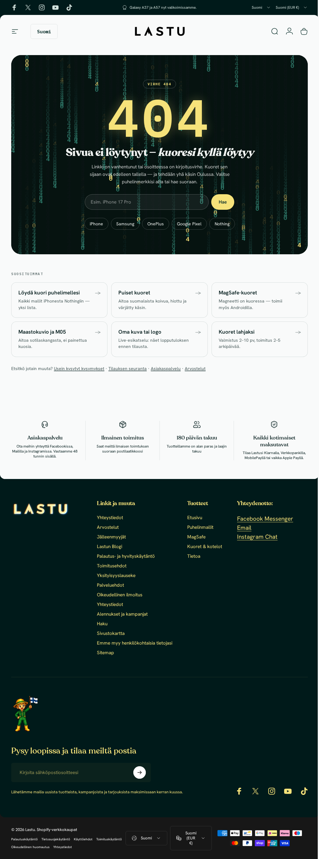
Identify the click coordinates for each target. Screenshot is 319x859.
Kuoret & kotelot (204, 547)
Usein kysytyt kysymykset (79, 368)
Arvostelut (195, 368)
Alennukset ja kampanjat (122, 614)
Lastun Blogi (109, 547)
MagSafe (196, 537)
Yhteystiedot (110, 518)
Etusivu (194, 518)
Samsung (123, 224)
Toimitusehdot (111, 566)
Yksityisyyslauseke (116, 576)
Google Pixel (186, 224)
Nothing (219, 224)
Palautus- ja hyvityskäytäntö (126, 556)
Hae (221, 202)
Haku (102, 624)
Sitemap (105, 653)
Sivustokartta (111, 633)
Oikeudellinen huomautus (30, 852)
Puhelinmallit (200, 527)
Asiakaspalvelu (166, 368)
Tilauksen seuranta (127, 368)
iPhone (94, 224)
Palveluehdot (110, 585)
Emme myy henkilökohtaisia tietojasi (134, 643)
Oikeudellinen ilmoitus (119, 595)
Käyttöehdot (83, 845)
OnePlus (153, 224)
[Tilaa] (139, 772)
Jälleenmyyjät (111, 537)
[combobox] (261, 7)
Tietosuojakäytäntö (55, 845)
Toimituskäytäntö (109, 845)
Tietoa (193, 556)
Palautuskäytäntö (24, 845)
